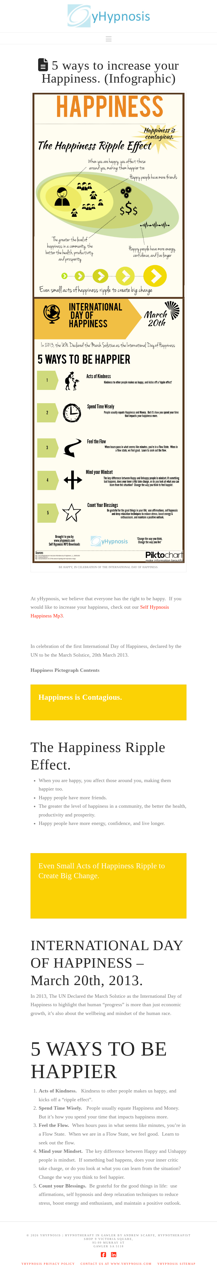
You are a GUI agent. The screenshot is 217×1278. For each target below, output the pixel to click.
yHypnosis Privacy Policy (48, 1263)
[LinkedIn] (113, 1255)
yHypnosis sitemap (176, 1263)
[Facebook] (103, 1255)
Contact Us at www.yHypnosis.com (116, 1263)
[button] (109, 39)
